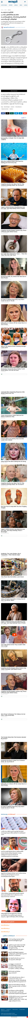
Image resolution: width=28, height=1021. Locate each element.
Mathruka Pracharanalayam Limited (8, 1013)
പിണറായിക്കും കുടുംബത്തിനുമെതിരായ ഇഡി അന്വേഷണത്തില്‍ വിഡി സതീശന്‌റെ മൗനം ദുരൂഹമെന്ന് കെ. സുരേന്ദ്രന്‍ (12, 895)
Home (2, 10)
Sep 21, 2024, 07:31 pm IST (20, 27)
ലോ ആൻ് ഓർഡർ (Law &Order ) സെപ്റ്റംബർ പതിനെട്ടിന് (17, 958)
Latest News (4, 5)
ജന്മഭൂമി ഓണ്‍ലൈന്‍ (9, 27)
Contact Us (8, 1009)
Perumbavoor (18, 106)
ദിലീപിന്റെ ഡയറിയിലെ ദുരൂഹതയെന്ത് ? (14, 972)
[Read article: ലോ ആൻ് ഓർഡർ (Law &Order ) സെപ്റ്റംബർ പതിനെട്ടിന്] (4, 959)
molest (12, 106)
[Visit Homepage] (12, 1)
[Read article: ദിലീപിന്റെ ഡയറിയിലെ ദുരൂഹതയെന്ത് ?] (4, 973)
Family (11, 109)
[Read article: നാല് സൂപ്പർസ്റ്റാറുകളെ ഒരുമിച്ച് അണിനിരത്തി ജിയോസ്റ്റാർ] (4, 940)
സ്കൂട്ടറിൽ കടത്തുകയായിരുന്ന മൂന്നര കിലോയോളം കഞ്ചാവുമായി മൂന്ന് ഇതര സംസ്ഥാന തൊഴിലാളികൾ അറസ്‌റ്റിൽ (13, 874)
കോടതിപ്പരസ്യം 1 (5, 925)
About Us (3, 1009)
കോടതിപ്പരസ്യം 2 (5, 928)
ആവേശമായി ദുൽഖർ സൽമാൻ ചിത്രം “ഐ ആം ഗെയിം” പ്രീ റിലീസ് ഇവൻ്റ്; (17, 986)
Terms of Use (15, 1009)
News (6, 10)
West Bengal (6, 106)
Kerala (16, 5)
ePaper (10, 5)
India (21, 5)
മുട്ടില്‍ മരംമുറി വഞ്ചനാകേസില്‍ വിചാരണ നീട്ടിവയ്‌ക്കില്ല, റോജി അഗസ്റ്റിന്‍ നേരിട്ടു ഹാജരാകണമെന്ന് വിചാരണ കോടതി (17, 948)
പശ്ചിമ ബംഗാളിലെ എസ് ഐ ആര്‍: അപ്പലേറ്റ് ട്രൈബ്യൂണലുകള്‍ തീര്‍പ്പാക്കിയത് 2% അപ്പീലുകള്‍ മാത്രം (13, 832)
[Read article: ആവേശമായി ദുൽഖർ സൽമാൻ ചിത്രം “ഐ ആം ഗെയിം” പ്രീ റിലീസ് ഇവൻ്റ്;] (4, 986)
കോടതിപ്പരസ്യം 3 (5, 931)
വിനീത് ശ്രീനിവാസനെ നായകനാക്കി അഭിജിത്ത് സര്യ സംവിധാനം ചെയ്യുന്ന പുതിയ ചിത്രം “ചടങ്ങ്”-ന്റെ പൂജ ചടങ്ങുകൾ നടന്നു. (18, 999)
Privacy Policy (22, 1009)
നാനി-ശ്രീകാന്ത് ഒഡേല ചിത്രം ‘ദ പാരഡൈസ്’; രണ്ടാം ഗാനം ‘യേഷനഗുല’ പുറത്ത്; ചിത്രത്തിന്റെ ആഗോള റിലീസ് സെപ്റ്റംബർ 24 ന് (17, 979)
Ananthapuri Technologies (12, 1014)
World (25, 5)
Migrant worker (5, 109)
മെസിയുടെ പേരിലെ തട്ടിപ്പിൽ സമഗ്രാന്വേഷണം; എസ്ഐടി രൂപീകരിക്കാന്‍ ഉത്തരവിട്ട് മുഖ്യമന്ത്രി (18, 992)
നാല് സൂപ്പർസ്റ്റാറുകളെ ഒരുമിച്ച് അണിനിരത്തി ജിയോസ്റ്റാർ (16, 939)
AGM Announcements (5, 1010)
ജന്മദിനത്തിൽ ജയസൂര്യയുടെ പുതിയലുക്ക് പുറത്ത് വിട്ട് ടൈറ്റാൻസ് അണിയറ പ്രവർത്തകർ (18, 954)
